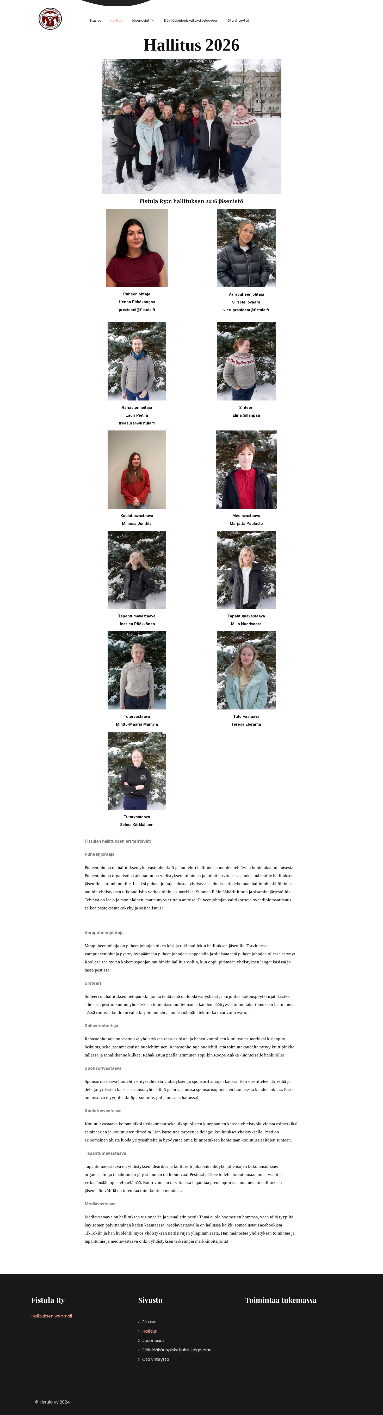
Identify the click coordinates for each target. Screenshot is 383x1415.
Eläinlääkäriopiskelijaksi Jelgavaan (191, 20)
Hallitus (116, 20)
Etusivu (95, 20)
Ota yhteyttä (238, 20)
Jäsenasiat (141, 20)
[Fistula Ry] (50, 19)
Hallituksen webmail (51, 1316)
